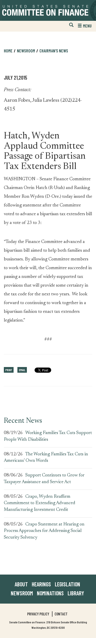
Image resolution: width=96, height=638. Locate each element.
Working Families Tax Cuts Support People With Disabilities (48, 436)
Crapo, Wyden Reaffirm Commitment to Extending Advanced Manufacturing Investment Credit (39, 503)
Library (76, 593)
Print (8, 370)
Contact (61, 614)
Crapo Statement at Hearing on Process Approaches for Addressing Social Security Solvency (44, 531)
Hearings (41, 584)
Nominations (50, 593)
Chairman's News (53, 50)
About (21, 584)
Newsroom (22, 593)
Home (8, 50)
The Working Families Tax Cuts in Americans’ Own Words (46, 457)
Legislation (67, 584)
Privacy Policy (38, 614)
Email (22, 370)
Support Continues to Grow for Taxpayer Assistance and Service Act (44, 478)
